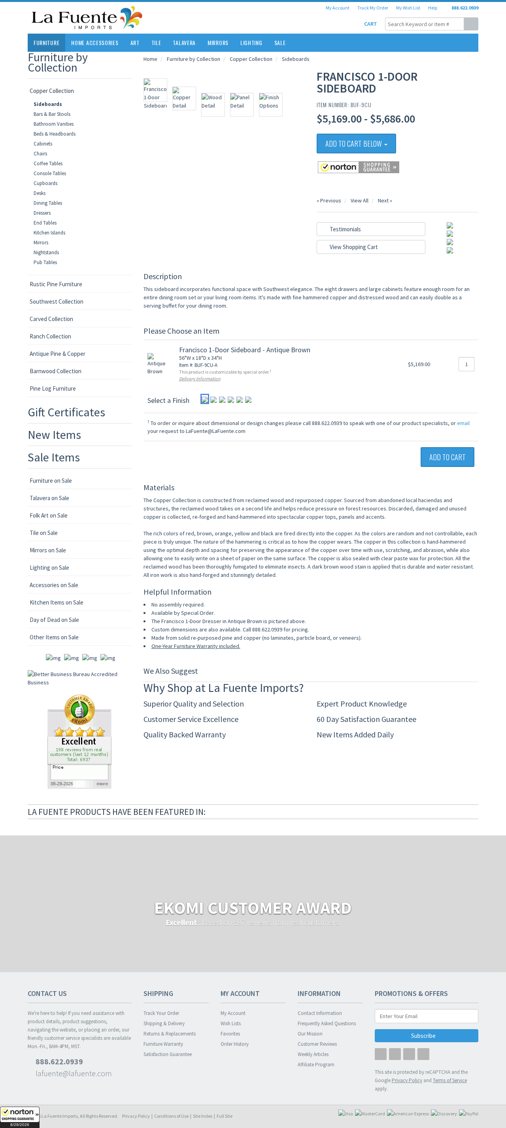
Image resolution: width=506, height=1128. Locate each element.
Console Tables (50, 173)
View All (359, 200)
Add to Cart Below (354, 143)
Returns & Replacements (169, 1033)
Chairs (40, 153)
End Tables (45, 222)
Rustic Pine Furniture (56, 284)
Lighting (251, 42)
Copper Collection (52, 90)
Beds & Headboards (55, 133)
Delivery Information (200, 379)
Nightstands (46, 252)
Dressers (42, 213)
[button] (20, 1117)
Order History (235, 1044)
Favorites (230, 1033)
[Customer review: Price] (79, 740)
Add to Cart (447, 457)
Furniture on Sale (51, 480)
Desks (39, 193)
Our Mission (310, 1033)
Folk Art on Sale (49, 515)
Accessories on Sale (54, 585)
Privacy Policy (136, 1116)
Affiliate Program (316, 1064)
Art (135, 42)
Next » (385, 200)
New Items (54, 434)
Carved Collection (51, 319)
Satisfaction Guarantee (167, 1054)
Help (432, 8)
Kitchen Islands (49, 232)
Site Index (202, 1116)
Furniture (46, 42)
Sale (280, 42)
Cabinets (43, 143)
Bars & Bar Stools (52, 114)
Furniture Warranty (163, 1044)
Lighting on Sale (49, 567)
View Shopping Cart (353, 247)
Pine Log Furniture (53, 388)
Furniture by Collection (58, 62)
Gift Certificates (66, 411)
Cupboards (45, 183)
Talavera (184, 42)
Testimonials (345, 229)
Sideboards (48, 104)
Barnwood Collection (55, 371)
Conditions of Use (171, 1116)
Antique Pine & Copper (57, 353)
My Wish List (408, 8)
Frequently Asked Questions (327, 1023)
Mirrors (218, 42)
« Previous (329, 200)
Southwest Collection (56, 301)
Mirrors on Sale (48, 550)
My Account (337, 8)
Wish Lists (231, 1023)
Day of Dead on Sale (54, 620)
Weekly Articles (313, 1054)
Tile (156, 42)
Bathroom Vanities (54, 124)
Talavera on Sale (49, 498)
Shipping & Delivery (164, 1023)
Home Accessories (94, 42)
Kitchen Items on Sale (56, 602)
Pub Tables (45, 262)
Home (150, 58)
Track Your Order (161, 1013)
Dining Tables (48, 203)
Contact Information (320, 1013)
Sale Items (54, 457)
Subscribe (424, 1035)
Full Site (224, 1116)
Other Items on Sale (54, 637)
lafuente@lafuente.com (73, 1073)
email (463, 423)
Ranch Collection (50, 336)
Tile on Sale (44, 533)
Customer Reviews (317, 1044)
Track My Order (372, 8)
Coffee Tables (48, 163)
